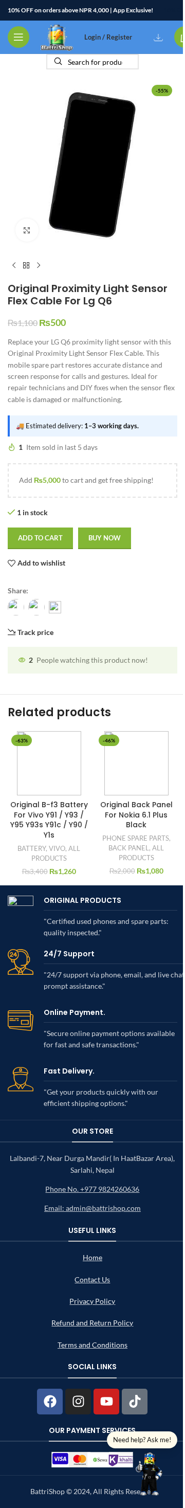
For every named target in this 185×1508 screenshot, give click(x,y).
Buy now (104, 538)
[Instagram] (78, 1401)
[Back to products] (26, 266)
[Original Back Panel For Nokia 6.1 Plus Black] (136, 763)
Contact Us (92, 1279)
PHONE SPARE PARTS (135, 838)
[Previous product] (14, 266)
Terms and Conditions (92, 1344)
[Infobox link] (92, 917)
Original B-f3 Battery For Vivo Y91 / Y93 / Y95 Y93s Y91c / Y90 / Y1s (49, 820)
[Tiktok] (134, 1401)
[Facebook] (50, 1401)
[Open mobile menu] (18, 37)
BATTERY (31, 848)
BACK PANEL (128, 848)
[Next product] (38, 266)
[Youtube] (106, 1401)
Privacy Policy (92, 1301)
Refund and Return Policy (92, 1322)
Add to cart (40, 538)
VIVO (57, 848)
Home (92, 1257)
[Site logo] (57, 36)
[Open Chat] (149, 1472)
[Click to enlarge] (27, 230)
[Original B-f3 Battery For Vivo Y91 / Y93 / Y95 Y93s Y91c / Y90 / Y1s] (49, 763)
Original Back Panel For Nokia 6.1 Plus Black (136, 815)
